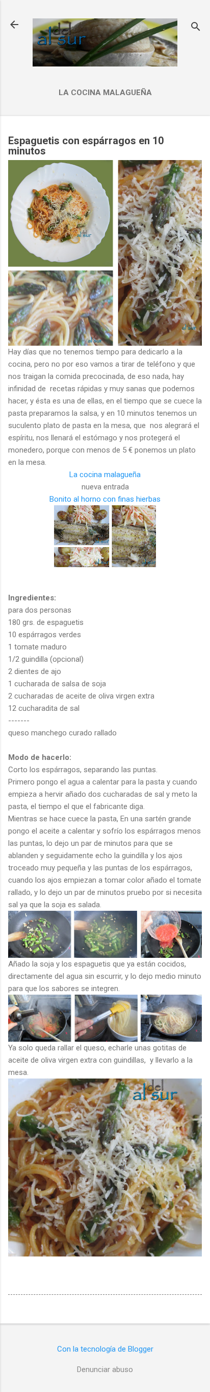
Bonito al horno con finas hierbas (105, 499)
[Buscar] (196, 27)
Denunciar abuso (105, 1369)
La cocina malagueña (105, 92)
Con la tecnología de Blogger (105, 1349)
